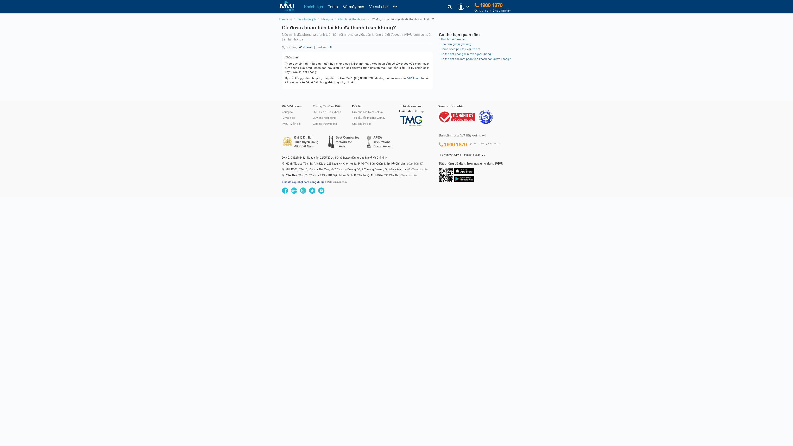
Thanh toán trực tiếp (453, 39)
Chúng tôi (287, 112)
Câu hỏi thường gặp (325, 123)
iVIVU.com (413, 78)
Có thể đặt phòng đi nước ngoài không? (466, 54)
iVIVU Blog (288, 117)
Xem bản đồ (415, 163)
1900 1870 (490, 5)
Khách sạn (314, 6)
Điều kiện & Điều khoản (327, 112)
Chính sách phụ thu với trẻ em (460, 49)
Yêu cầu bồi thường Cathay (368, 117)
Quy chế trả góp (361, 123)
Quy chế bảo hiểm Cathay (367, 112)
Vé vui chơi (378, 6)
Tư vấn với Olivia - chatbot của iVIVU (462, 154)
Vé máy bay (353, 6)
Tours (333, 6)
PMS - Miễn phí (291, 123)
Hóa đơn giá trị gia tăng (455, 44)
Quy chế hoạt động (324, 117)
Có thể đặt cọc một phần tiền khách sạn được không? (475, 58)
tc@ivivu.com (338, 182)
